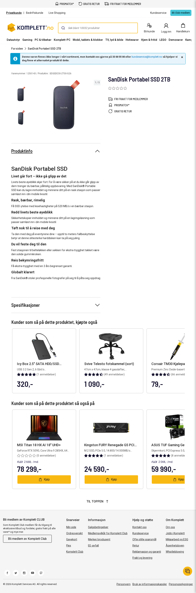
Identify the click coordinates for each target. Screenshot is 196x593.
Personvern (124, 584)
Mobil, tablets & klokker (88, 39)
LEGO (162, 39)
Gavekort (71, 539)
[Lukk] (181, 57)
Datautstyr (13, 39)
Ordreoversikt (74, 533)
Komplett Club (74, 551)
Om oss (170, 527)
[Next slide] (97, 105)
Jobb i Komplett (175, 533)
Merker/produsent (99, 539)
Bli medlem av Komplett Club (27, 539)
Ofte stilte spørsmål (144, 539)
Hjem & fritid (149, 39)
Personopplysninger (181, 584)
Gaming (27, 39)
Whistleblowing (175, 551)
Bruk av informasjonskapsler (149, 584)
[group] (66, 104)
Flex (68, 545)
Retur (135, 545)
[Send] (63, 28)
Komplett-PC (62, 39)
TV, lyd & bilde (114, 39)
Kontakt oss (139, 527)
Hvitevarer (132, 39)
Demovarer (176, 39)
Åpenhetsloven (175, 545)
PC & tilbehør (43, 39)
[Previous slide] (36, 105)
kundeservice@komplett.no (147, 56)
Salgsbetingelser (98, 527)
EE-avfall (93, 545)
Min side (71, 527)
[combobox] (98, 28)
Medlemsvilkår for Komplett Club (107, 533)
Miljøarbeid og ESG (177, 539)
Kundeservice (140, 533)
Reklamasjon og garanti (146, 551)
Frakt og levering (142, 557)
